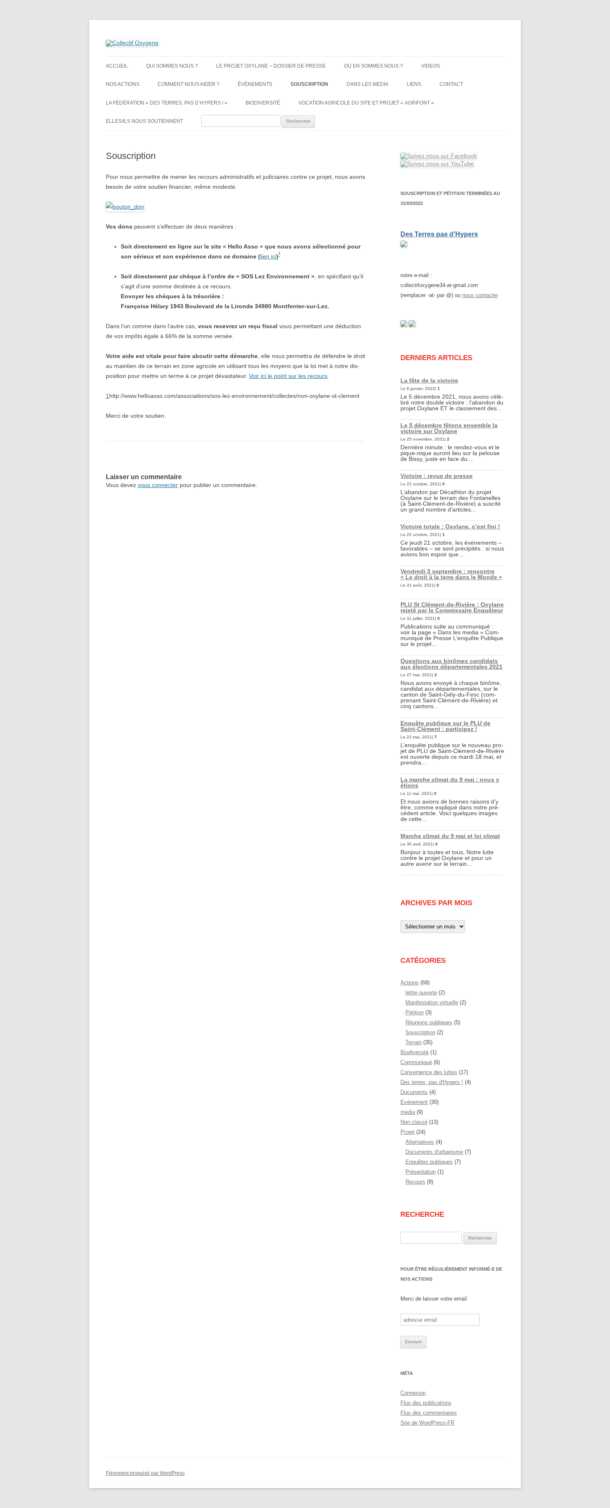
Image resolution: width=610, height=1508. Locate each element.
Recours (415, 1182)
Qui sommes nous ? (172, 66)
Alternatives (419, 1142)
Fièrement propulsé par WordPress (145, 1473)
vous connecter (158, 485)
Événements (255, 84)
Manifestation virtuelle (431, 1002)
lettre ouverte (421, 992)
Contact (451, 84)
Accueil (117, 66)
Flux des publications (425, 1403)
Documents (414, 1092)
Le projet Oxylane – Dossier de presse (271, 66)
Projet (407, 1132)
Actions (409, 982)
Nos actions (122, 84)
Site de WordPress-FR (427, 1423)
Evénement (414, 1102)
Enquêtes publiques (429, 1162)
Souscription (309, 84)
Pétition (414, 1012)
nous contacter (480, 295)
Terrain (413, 1042)
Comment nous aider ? (189, 84)
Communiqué (416, 1062)
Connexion (413, 1393)
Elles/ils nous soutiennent (144, 121)
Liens (414, 84)
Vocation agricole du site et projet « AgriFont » (366, 103)
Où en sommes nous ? (373, 66)
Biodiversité (263, 103)
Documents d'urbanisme (434, 1152)
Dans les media (367, 84)
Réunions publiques (428, 1022)
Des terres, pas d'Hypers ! (431, 1082)
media (407, 1112)
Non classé (413, 1122)
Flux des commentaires (428, 1413)
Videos (430, 66)
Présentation (420, 1172)
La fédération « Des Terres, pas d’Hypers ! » (166, 103)
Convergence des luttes (428, 1072)
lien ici (268, 256)
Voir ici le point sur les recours (288, 376)
